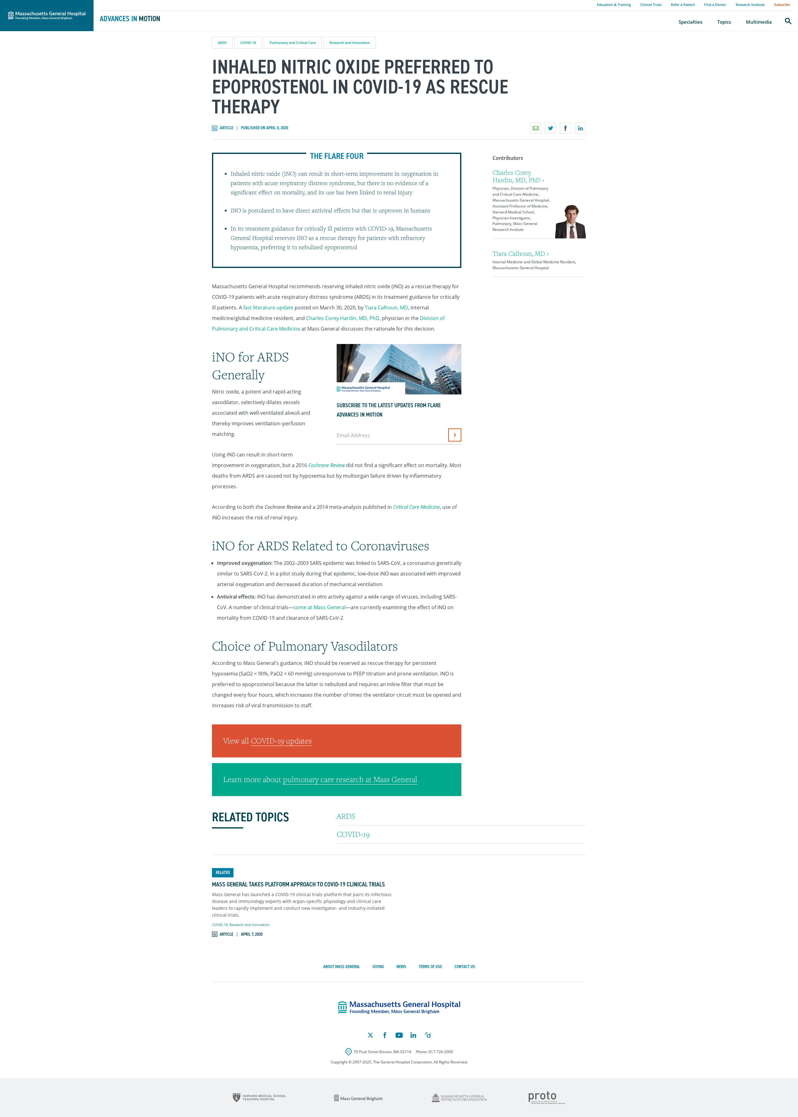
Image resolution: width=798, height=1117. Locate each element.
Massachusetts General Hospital (38, 3)
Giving (378, 967)
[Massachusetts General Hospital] (399, 1007)
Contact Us (464, 967)
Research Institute (750, 4)
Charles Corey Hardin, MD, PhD (342, 318)
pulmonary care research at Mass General (350, 779)
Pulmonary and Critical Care (293, 42)
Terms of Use (430, 967)
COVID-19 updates (281, 741)
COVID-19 (248, 42)
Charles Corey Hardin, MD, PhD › (518, 176)
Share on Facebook (565, 128)
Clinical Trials (650, 4)
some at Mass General (319, 607)
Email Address (353, 435)
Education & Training (614, 4)
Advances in (130, 19)
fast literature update (268, 307)
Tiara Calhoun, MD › (521, 253)
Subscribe (782, 4)
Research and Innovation (349, 42)
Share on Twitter (550, 128)
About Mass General (341, 967)
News (401, 967)
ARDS (222, 42)
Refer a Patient (683, 4)
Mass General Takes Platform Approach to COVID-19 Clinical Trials (298, 884)
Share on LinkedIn (580, 128)
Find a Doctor (715, 4)
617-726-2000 (441, 1051)
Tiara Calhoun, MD (386, 307)
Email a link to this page (535, 128)
